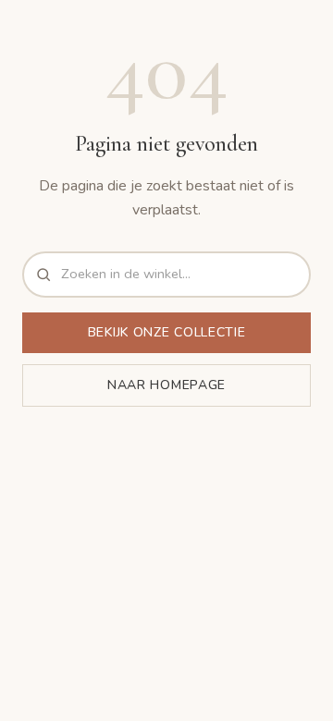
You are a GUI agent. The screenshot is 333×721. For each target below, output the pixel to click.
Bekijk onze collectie (167, 332)
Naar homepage (166, 385)
